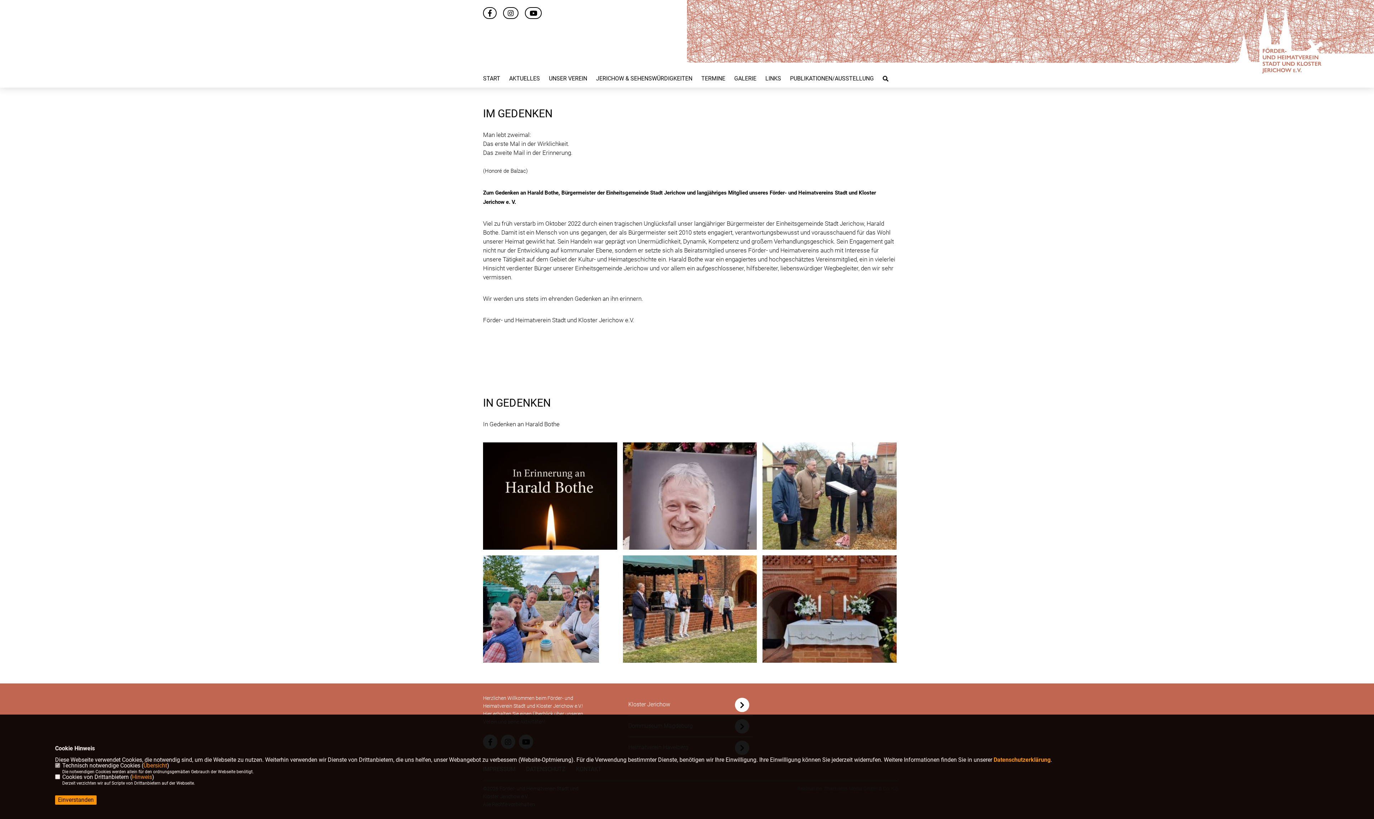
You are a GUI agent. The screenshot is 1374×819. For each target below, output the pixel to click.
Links (773, 79)
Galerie (745, 79)
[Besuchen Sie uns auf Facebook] (490, 14)
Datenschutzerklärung (1022, 759)
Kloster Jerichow (649, 704)
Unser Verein (568, 79)
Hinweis (142, 777)
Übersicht (155, 765)
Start (491, 79)
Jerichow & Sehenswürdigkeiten (644, 79)
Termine (713, 79)
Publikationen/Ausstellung (832, 79)
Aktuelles (524, 79)
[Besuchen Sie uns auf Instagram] (510, 14)
